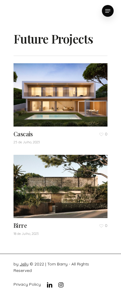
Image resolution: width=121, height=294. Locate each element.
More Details (62, 182)
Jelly (24, 264)
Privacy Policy (27, 284)
